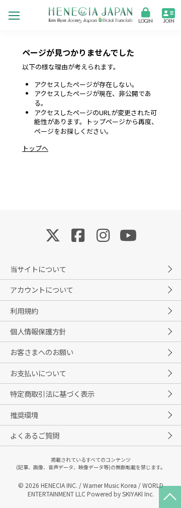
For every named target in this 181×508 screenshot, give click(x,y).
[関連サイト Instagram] (103, 234)
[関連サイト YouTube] (128, 234)
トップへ (35, 148)
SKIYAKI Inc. (138, 493)
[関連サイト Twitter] (52, 234)
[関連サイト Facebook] (77, 234)
